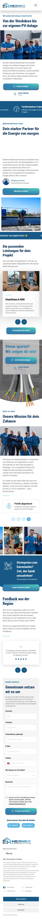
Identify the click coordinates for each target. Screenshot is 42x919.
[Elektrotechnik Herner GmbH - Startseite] (14, 5)
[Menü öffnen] (36, 5)
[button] (17, 322)
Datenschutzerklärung (17, 804)
